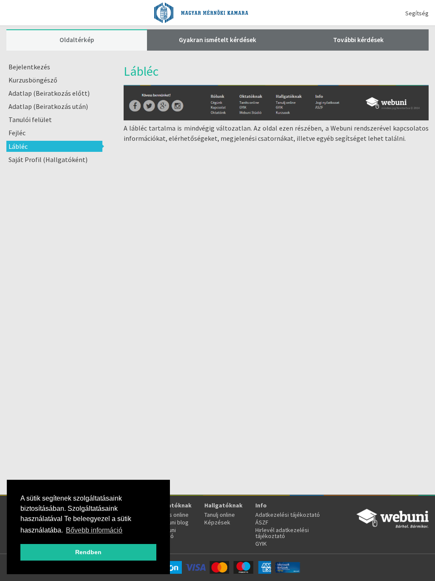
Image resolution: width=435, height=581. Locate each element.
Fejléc (16, 132)
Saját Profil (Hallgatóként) (48, 159)
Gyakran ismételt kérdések (217, 40)
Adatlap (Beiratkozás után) (48, 106)
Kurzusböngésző (32, 80)
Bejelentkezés (29, 67)
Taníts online (173, 514)
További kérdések (358, 40)
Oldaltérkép (76, 40)
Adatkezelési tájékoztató (287, 514)
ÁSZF (261, 522)
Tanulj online (219, 514)
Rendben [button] (88, 552)
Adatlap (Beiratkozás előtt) (49, 93)
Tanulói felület (30, 119)
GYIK (261, 543)
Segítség (417, 13)
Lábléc (18, 146)
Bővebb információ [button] (94, 530)
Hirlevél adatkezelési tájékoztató (282, 533)
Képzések (217, 522)
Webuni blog (173, 522)
